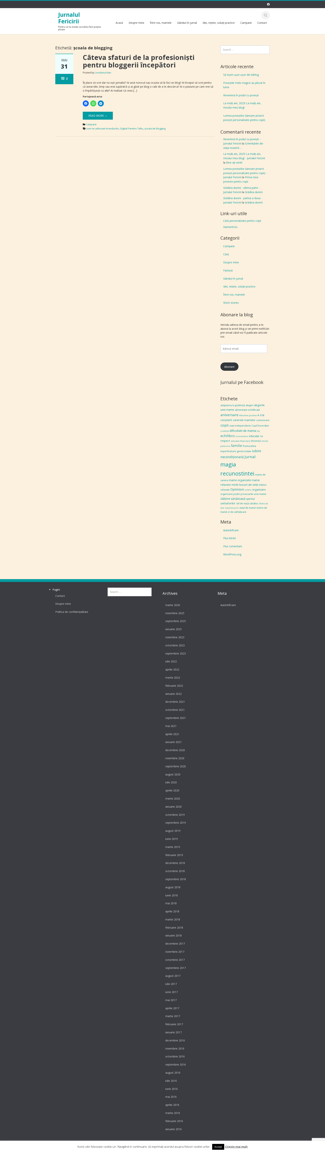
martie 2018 (172, 919)
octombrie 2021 (175, 710)
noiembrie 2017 (174, 951)
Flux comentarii (232, 546)
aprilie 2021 (172, 734)
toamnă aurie (232, 508)
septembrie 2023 (175, 653)
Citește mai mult (236, 1146)
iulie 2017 (171, 984)
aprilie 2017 (172, 1008)
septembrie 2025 (175, 621)
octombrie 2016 (175, 1056)
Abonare (229, 366)
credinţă (224, 431)
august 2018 (172, 887)
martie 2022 (172, 677)
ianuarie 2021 (173, 742)
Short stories (231, 302)
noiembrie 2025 (174, 613)
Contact (262, 22)
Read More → (97, 115)
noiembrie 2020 (174, 758)
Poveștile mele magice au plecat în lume (244, 85)
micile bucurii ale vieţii (245, 484)
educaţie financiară (240, 441)
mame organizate (240, 480)
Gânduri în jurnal (187, 22)
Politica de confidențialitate (71, 612)
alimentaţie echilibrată (247, 409)
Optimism (237, 489)
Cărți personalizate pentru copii (242, 220)
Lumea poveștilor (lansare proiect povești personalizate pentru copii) (244, 118)
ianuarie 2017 (173, 1032)
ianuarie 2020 (173, 806)
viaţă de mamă (247, 507)
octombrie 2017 (175, 960)
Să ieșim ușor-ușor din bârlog (241, 74)
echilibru (227, 435)
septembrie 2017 (175, 968)
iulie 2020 (171, 782)
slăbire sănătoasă (232, 499)
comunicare (263, 420)
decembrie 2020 (175, 750)
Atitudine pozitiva (248, 415)
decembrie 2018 (175, 863)
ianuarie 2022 (173, 694)
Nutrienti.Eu (230, 227)
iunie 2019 (171, 839)
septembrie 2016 (175, 1064)
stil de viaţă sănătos (247, 503)
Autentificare (231, 530)
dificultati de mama (243, 431)
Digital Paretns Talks (131, 128)
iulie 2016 (171, 1080)
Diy (258, 431)
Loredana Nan (103, 72)
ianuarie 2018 (173, 935)
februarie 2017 (174, 1024)
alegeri (249, 405)
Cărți (226, 254)
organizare (259, 489)
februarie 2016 (174, 1121)
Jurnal (250, 456)
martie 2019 (172, 847)
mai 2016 (171, 1096)
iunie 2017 (171, 992)
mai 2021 (171, 726)
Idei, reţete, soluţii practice (219, 22)
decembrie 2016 (175, 1040)
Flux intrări (229, 538)
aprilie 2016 (172, 1105)
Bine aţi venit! (234, 162)
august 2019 (172, 830)
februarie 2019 (174, 855)
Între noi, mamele (161, 22)
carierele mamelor (244, 420)
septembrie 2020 (175, 766)
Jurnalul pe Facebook (241, 382)
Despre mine (136, 22)
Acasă (119, 22)
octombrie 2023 (175, 645)
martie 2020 (172, 798)
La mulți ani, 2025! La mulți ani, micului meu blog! (242, 105)
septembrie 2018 (175, 879)
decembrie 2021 (175, 701)
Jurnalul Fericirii (69, 18)
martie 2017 (172, 1016)
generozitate (244, 451)
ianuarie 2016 (173, 1129)
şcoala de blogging (155, 128)
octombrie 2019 (175, 814)
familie (236, 445)
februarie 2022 (174, 685)
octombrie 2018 (175, 871)
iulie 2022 (171, 661)
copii (224, 425)
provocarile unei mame (253, 494)
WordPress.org (232, 554)
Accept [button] (218, 1146)
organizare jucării (230, 494)
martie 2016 (172, 1113)
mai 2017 (171, 1000)
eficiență (256, 441)
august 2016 (172, 1072)
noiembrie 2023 (174, 637)
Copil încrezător (260, 425)
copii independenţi (240, 425)
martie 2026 (172, 605)
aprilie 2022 (172, 669)
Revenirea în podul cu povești (241, 95)
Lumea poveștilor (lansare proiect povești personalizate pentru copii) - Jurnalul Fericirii (245, 173)
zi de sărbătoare (237, 512)
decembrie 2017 (175, 943)
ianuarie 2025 (173, 629)
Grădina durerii (254, 192)
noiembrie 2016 (174, 1048)
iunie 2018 (171, 895)
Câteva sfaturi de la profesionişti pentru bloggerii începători (138, 61)
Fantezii (228, 270)
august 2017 (172, 976)
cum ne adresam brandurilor (102, 128)
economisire (241, 436)
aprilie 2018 (172, 911)
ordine (248, 489)
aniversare (229, 414)
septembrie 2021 (175, 718)
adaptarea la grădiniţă (232, 405)
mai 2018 (171, 903)
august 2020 (172, 774)
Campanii (246, 22)
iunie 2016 (171, 1089)
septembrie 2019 (175, 822)
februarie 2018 (174, 927)
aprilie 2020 (172, 790)
